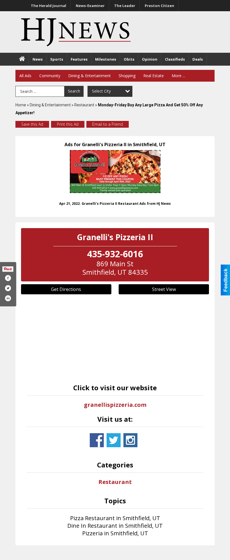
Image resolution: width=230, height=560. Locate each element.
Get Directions (66, 289)
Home (20, 105)
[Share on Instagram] (8, 298)
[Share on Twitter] (8, 288)
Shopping (127, 75)
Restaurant (84, 105)
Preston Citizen (159, 5)
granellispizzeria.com (115, 404)
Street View (164, 289)
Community (49, 75)
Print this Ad (68, 124)
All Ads (25, 75)
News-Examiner (90, 5)
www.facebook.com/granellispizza (97, 440)
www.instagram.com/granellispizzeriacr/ (130, 440)
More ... (178, 75)
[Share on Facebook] (8, 278)
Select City (101, 91)
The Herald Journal (48, 5)
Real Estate (153, 75)
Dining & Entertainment (89, 75)
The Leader (124, 5)
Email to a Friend (107, 124)
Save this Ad (32, 124)
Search (74, 91)
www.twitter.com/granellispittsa (114, 440)
